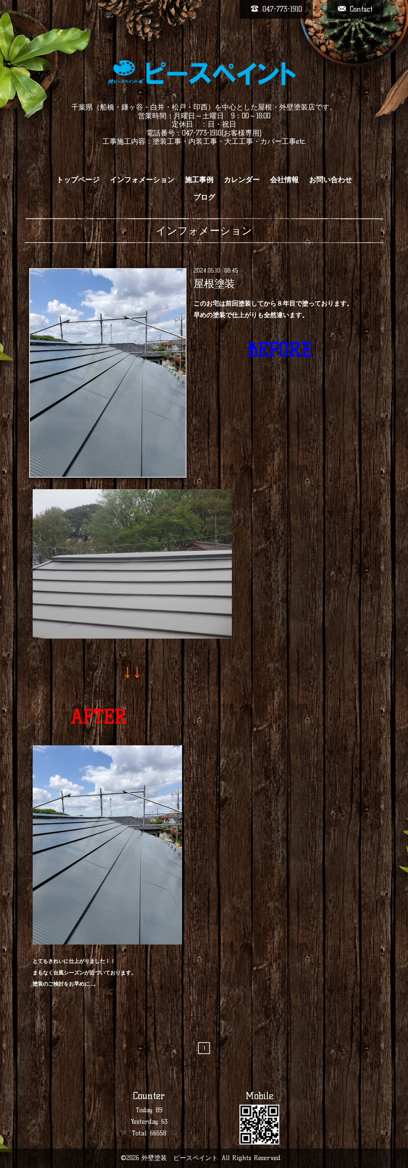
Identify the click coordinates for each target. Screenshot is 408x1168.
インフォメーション (142, 179)
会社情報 (284, 179)
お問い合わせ (330, 179)
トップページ (78, 179)
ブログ (204, 197)
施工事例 (199, 179)
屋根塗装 (214, 283)
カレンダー (242, 179)
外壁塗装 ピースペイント (179, 1158)
